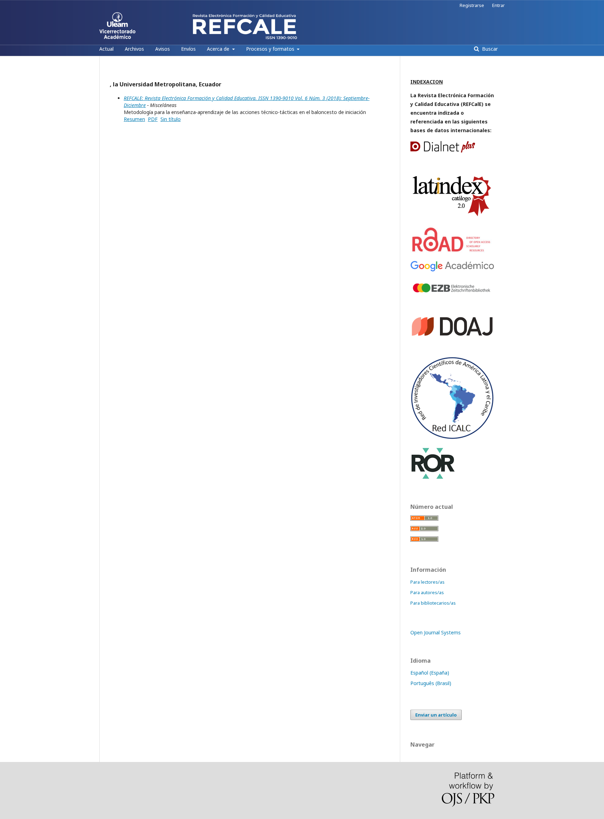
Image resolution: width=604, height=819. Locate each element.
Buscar (489, 48)
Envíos (188, 48)
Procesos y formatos (271, 48)
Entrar (498, 5)
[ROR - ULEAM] (433, 478)
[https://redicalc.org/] (452, 437)
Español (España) (429, 672)
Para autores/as (427, 592)
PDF (153, 119)
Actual (106, 48)
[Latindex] (452, 216)
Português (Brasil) (430, 683)
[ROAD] (452, 251)
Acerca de (219, 48)
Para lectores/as (427, 582)
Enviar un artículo (436, 715)
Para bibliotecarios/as (433, 603)
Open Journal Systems (435, 632)
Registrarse (472, 5)
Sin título (170, 119)
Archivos (134, 48)
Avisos (162, 48)
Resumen (134, 119)
